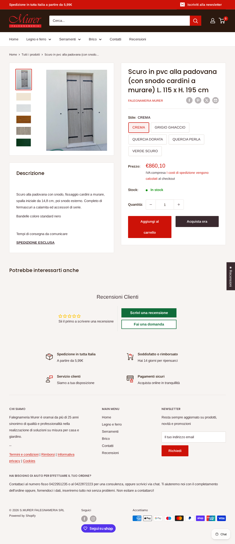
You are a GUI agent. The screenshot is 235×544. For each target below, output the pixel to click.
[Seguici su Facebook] (84, 519)
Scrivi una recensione (149, 313)
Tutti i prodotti (31, 54)
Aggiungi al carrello (149, 226)
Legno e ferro (36, 39)
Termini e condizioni (24, 454)
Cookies (29, 461)
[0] (222, 20)
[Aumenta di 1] (179, 204)
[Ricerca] (195, 21)
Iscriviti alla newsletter (204, 4)
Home (13, 39)
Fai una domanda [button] (149, 324)
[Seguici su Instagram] (93, 519)
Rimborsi (48, 454)
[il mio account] (212, 20)
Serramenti (67, 39)
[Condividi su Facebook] (189, 100)
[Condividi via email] (215, 100)
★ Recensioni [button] (231, 276)
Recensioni (137, 39)
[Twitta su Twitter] (207, 100)
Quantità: (135, 204)
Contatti (115, 39)
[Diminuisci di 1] (151, 204)
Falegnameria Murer (145, 100)
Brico (93, 39)
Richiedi (175, 451)
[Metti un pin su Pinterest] (198, 100)
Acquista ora (197, 221)
